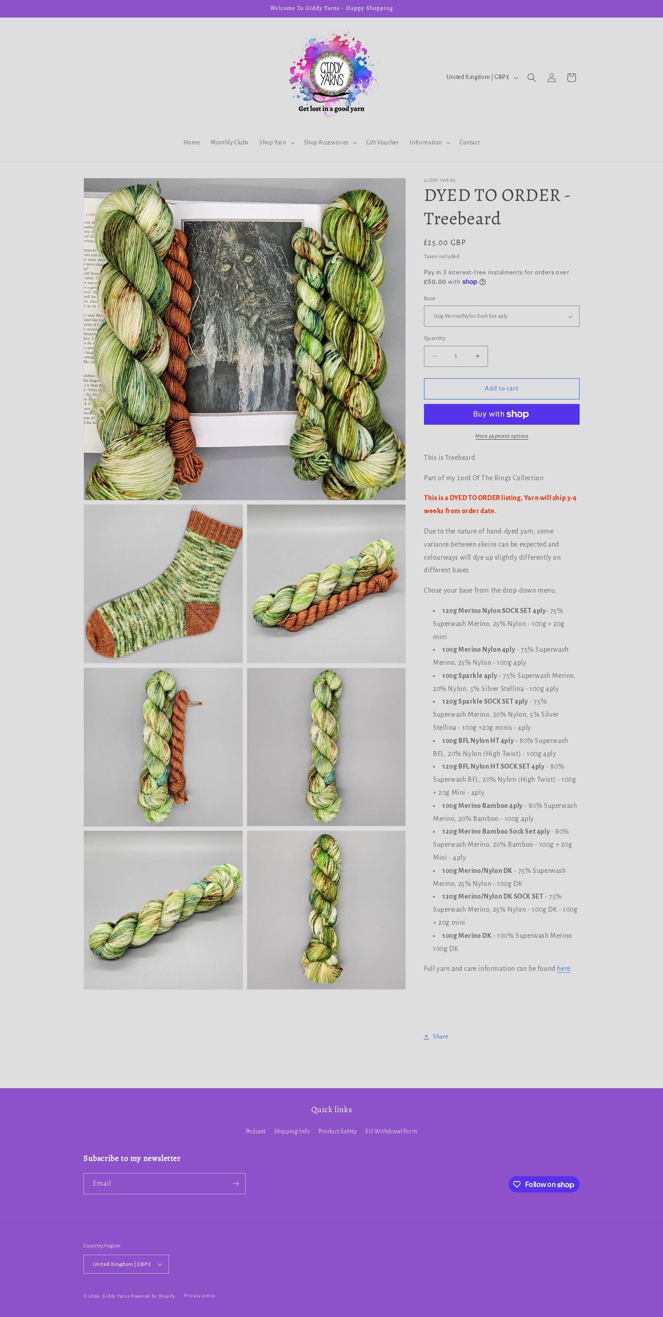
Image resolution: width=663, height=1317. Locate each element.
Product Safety (337, 1131)
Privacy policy (200, 1295)
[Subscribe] (235, 1183)
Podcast (256, 1131)
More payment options (501, 436)
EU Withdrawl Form (391, 1131)
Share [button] (440, 1037)
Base (430, 298)
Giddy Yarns (116, 1296)
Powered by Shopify (153, 1296)
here (563, 968)
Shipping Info (292, 1131)
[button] (276, 142)
